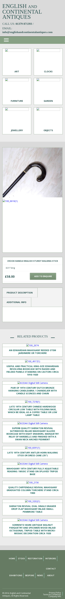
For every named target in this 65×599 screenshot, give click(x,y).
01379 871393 (24, 23)
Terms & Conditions (52, 595)
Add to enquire (43, 276)
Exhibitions (15, 575)
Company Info (54, 596)
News (40, 575)
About (50, 575)
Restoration (35, 558)
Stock (21, 558)
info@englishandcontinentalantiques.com (27, 32)
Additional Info (16, 302)
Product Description (20, 292)
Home (12, 558)
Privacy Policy (55, 593)
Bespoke (29, 575)
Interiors (50, 558)
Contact (51, 568)
